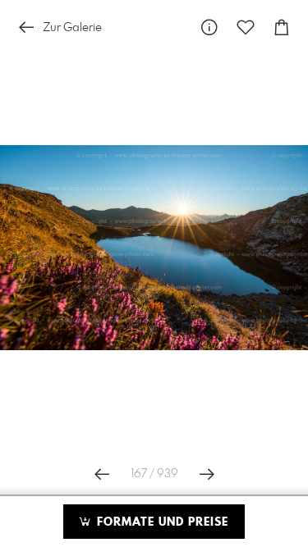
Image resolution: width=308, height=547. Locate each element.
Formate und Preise (160, 522)
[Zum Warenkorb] (282, 27)
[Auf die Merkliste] (245, 27)
